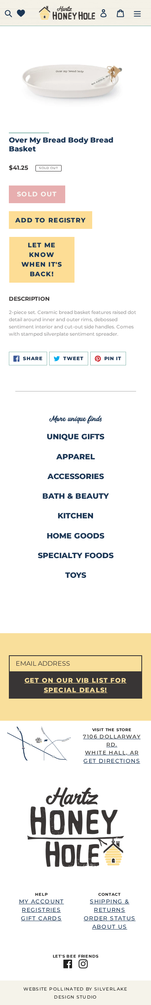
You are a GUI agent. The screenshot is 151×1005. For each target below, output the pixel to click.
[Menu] (137, 12)
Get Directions (112, 748)
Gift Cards (41, 918)
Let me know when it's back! (41, 259)
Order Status (110, 918)
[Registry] (21, 12)
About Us (109, 926)
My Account (41, 901)
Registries (41, 909)
